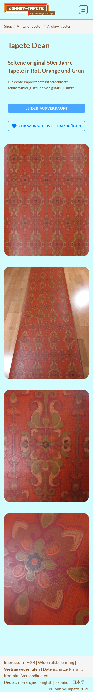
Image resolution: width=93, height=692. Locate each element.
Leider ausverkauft (47, 108)
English (46, 682)
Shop (8, 26)
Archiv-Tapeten (59, 26)
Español (62, 682)
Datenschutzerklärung (63, 669)
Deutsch (11, 682)
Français (29, 682)
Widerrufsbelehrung (56, 662)
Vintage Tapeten (29, 26)
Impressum (14, 662)
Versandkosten (34, 675)
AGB (31, 662)
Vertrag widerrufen (22, 669)
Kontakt (11, 675)
